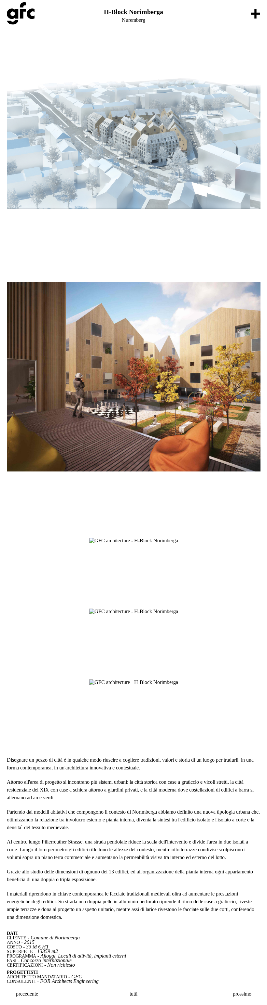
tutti (133, 994)
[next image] (133, 128)
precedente (26, 994)
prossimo (243, 994)
